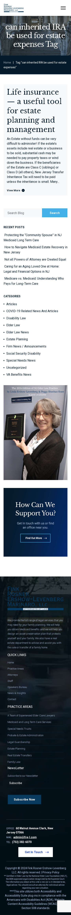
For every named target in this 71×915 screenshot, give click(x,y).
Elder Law (13, 325)
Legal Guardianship (18, 742)
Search (55, 213)
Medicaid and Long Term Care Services (29, 722)
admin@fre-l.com (25, 837)
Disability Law (16, 318)
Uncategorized (16, 367)
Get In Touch (34, 852)
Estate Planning (17, 339)
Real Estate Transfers (19, 755)
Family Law (14, 761)
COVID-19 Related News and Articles (32, 311)
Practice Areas (15, 668)
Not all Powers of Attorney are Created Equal (35, 259)
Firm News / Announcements (26, 346)
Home (7, 62)
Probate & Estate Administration (25, 735)
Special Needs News (21, 360)
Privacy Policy (50, 872)
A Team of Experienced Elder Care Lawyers (31, 715)
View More (13, 190)
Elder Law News (17, 332)
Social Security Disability (23, 353)
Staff (10, 680)
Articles (11, 304)
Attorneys (12, 674)
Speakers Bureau (17, 687)
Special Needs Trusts (19, 728)
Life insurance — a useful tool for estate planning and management (34, 111)
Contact (11, 699)
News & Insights (16, 693)
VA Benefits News (18, 374)
